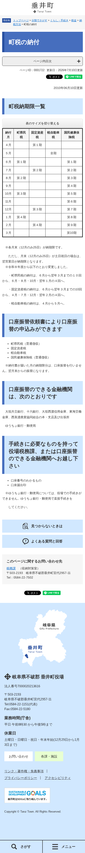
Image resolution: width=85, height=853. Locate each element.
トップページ (21, 20)
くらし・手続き (59, 20)
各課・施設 (49, 756)
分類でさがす (39, 20)
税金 (73, 20)
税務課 (11, 568)
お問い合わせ (18, 756)
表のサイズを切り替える (42, 123)
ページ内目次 (42, 61)
